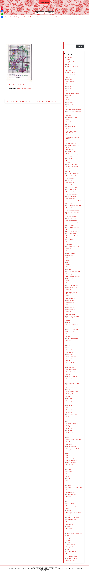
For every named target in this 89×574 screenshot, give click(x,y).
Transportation (70, 544)
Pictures (68, 474)
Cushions (69, 244)
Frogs (68, 336)
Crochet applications (72, 173)
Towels (68, 542)
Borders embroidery (72, 117)
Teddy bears (69, 538)
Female (68, 280)
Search (66, 44)
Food (67, 327)
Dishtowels (69, 255)
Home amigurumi (71, 369)
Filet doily (69, 305)
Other (68, 453)
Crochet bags (70, 178)
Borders (68, 115)
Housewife (69, 379)
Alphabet (69, 57)
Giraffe (68, 345)
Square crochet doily (72, 517)
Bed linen (69, 95)
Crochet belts (70, 180)
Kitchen (68, 389)
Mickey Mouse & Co (72, 423)
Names (68, 437)
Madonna (69, 412)
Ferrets (68, 283)
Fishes (68, 320)
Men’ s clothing (70, 419)
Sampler (68, 496)
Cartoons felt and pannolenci (71, 131)
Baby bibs (69, 79)
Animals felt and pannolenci (71, 69)
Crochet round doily (43, 17)
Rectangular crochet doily (74, 487)
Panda (68, 467)
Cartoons (69, 129)
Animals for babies (71, 72)
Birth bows (69, 102)
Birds (67, 100)
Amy (30, 88)
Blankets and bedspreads (73, 109)
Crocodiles (69, 239)
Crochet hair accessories (73, 205)
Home (6, 17)
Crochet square (70, 225)
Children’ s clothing (72, 151)
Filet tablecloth (70, 314)
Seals (67, 508)
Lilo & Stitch (70, 405)
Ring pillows (70, 492)
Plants (68, 478)
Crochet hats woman (72, 210)
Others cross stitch (71, 460)
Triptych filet (70, 547)
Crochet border (71, 185)
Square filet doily (71, 519)
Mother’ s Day (70, 433)
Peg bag (68, 469)
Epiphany (69, 274)
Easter (68, 264)
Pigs (67, 476)
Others (68, 455)
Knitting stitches (71, 394)
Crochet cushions (71, 194)
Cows (68, 171)
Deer (67, 251)
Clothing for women (72, 166)
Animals (68, 64)
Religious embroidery (72, 490)
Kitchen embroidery (72, 391)
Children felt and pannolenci (71, 148)
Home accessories (71, 367)
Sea (67, 501)
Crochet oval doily (71, 216)
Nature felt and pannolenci (74, 439)
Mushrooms (69, 435)
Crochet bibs (70, 182)
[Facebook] (1, 11)
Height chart (70, 363)
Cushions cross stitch (72, 246)
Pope (67, 480)
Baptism (68, 86)
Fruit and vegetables (72, 338)
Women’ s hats (70, 560)
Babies (68, 77)
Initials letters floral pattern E (46, 101)
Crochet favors (70, 198)
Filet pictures (70, 307)
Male (67, 417)
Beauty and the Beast (72, 93)
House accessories (71, 376)
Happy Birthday (71, 356)
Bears (68, 91)
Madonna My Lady (71, 414)
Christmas (69, 156)
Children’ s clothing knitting (74, 154)
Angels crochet (70, 62)
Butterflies (69, 122)
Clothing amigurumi (72, 164)
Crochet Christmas (71, 187)
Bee (67, 97)
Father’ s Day (70, 278)
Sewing (68, 510)
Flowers (68, 322)
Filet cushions (70, 302)
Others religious (71, 462)
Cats (67, 135)
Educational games (72, 267)
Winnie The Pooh (71, 556)
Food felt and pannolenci (73, 329)
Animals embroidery (72, 66)
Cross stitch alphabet (16, 17)
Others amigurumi (71, 458)
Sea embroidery (71, 506)
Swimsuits (69, 531)
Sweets (68, 526)
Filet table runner (71, 312)
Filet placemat (70, 309)
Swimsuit (69, 528)
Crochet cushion (71, 192)
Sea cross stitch (71, 503)
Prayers (68, 483)
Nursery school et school (73, 449)
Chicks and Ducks (71, 143)
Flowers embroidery (72, 324)
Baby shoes (69, 84)
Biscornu (69, 107)
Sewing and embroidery (73, 512)
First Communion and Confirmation (72, 317)
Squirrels (69, 522)
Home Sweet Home (72, 372)
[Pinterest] (1, 8)
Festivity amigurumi (72, 285)
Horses (68, 374)
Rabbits (68, 485)
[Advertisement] (44, 29)
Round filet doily (71, 494)
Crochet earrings (71, 196)
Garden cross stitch (72, 343)
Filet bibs (69, 290)
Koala (68, 396)
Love (67, 407)
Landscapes (69, 401)
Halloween (69, 354)
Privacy (54, 571)
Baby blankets (70, 81)
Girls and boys (70, 350)
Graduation (69, 352)
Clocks (68, 162)
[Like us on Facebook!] (49, 13)
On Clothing (69, 451)
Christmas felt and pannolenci (71, 159)
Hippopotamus (70, 365)
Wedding (69, 554)
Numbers (69, 444)
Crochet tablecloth (71, 233)
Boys (67, 119)
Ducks (68, 262)
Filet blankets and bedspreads (71, 292)
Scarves (68, 499)
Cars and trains (70, 126)
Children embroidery (72, 145)
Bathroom (69, 88)
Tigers (68, 540)
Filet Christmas (70, 298)
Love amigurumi (71, 410)
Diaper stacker (70, 253)
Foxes (68, 334)
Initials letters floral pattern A (19, 101)
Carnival (68, 124)
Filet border (69, 296)
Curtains (68, 242)
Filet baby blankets (71, 287)
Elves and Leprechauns (73, 271)
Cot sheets (69, 169)
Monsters (69, 430)
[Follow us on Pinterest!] (40, 13)
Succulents (69, 524)
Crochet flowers (55, 17)
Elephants (69, 269)
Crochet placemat (71, 218)
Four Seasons (70, 331)
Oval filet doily (70, 465)
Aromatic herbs (71, 75)
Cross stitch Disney (29, 17)
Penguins (69, 471)
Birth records (70, 104)
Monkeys (69, 428)
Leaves (68, 403)
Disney (68, 258)
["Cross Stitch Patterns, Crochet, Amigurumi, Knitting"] (44, 2)
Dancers (68, 248)
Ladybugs (69, 398)
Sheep (68, 515)
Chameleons (70, 141)
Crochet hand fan (71, 208)
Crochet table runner (72, 231)
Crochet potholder (71, 220)
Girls (67, 347)
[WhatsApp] (1, 14)
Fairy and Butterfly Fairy (73, 276)
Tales (67, 535)
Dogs (67, 260)
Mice (67, 421)
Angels (68, 59)
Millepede (69, 426)
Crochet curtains (71, 189)
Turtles (68, 549)
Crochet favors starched (73, 201)
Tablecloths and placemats (74, 533)
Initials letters (70, 381)
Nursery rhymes (71, 446)
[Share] (1, 17)
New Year (69, 442)
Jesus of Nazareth (71, 387)
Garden (68, 340)
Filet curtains (70, 300)
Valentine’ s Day (71, 551)
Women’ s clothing (71, 558)
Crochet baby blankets (72, 176)
